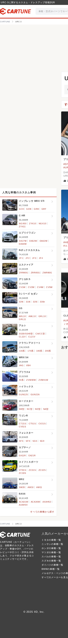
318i (28, 302)
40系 (21, 380)
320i (35, 302)
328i (21, 302)
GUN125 (23, 394)
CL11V (22, 337)
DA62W (43, 241)
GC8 (21, 209)
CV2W (31, 287)
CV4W (40, 287)
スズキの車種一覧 (51, 560)
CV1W (22, 287)
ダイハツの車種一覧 (52, 565)
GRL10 (42, 316)
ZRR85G (35, 272)
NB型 (21, 409)
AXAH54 (23, 505)
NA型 (46, 409)
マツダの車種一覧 (51, 552)
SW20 (22, 487)
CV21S (42, 423)
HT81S (22, 470)
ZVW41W (43, 380)
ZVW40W (31, 380)
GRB (36, 209)
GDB (28, 209)
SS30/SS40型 (26, 334)
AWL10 (32, 316)
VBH (28, 365)
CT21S (22, 423)
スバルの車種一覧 (51, 556)
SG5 (34, 441)
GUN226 (35, 394)
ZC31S (32, 470)
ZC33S (22, 473)
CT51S (32, 423)
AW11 (39, 487)
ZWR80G (47, 272)
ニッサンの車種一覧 (52, 544)
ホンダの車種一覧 (51, 548)
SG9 (42, 441)
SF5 (21, 441)
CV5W (49, 287)
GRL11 (22, 319)
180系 (39, 351)
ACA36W (35, 502)
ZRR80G (23, 272)
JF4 (41, 258)
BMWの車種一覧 (51, 569)
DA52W (33, 241)
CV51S (22, 426)
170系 (31, 351)
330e (42, 302)
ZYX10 (32, 223)
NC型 (29, 409)
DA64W (23, 244)
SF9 (28, 441)
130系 (22, 351)
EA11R (22, 455)
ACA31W (23, 502)
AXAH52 (46, 502)
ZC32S (42, 470)
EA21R (32, 455)
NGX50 (22, 223)
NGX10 (42, 223)
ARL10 (22, 316)
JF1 (21, 258)
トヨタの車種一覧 (51, 540)
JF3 (34, 258)
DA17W (23, 241)
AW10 (31, 487)
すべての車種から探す (42, 511)
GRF (44, 209)
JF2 (27, 258)
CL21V (31, 337)
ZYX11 (22, 226)
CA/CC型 (40, 334)
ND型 (37, 409)
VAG (21, 365)
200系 (48, 351)
